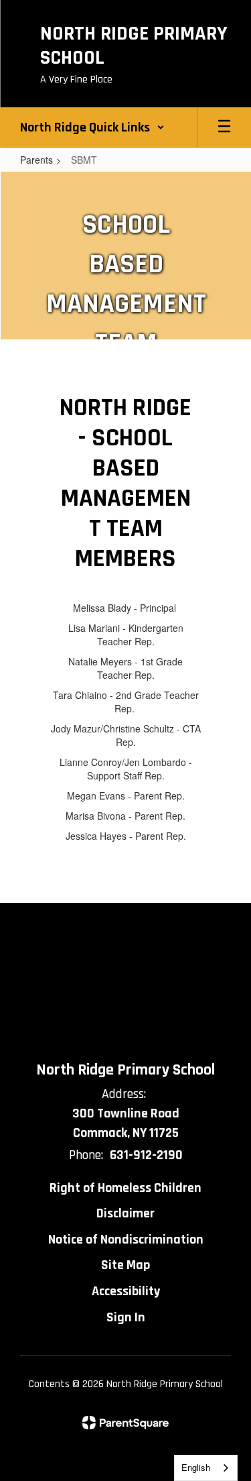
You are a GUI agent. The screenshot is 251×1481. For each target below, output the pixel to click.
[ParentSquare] (125, 1423)
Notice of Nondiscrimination (125, 1239)
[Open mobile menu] (224, 127)
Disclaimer (125, 1213)
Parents (36, 159)
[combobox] (206, 1468)
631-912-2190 (146, 1155)
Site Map (125, 1265)
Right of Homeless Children (125, 1188)
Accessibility (126, 1291)
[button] (92, 127)
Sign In (125, 1317)
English (195, 1467)
